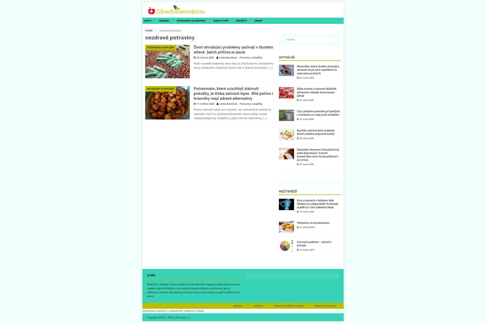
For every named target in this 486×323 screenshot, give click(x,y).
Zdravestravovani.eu (229, 284)
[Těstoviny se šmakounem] (286, 227)
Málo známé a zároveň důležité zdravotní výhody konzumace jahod (316, 92)
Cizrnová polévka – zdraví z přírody (314, 244)
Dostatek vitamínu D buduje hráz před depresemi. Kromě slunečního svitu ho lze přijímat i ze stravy (318, 155)
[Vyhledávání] (310, 39)
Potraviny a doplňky (191, 20)
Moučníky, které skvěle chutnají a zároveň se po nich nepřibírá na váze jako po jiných (318, 69)
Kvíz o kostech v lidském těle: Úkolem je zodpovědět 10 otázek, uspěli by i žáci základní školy (317, 203)
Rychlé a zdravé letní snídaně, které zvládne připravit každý (316, 132)
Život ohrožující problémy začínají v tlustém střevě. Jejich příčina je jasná (233, 49)
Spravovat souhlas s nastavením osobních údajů (173, 311)
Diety (147, 20)
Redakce (237, 305)
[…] (271, 67)
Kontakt (258, 305)
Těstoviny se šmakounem (313, 223)
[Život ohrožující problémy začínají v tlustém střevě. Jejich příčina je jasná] (167, 61)
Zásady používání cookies (289, 305)
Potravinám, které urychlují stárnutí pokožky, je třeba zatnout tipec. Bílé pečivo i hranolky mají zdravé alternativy (233, 93)
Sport (259, 20)
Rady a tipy (221, 20)
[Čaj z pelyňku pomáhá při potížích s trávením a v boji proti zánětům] (286, 115)
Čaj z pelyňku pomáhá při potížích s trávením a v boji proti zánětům (318, 113)
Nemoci (164, 20)
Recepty (241, 20)
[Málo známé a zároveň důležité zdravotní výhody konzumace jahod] (286, 92)
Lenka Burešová (228, 57)
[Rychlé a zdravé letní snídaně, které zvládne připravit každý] (286, 134)
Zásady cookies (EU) (325, 305)
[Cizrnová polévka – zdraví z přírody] (286, 246)
